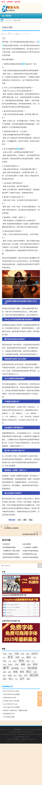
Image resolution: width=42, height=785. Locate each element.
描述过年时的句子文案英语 (11, 557)
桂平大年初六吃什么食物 (11, 691)
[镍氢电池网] (21, 8)
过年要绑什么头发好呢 (11, 528)
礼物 (9, 675)
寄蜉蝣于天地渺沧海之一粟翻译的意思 (15, 710)
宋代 (21, 660)
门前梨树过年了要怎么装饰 (11, 551)
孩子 (14, 661)
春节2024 (9, 20)
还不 (22, 678)
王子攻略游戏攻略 (9, 717)
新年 (29, 664)
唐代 (29, 657)
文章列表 (10, 2)
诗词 (16, 679)
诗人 (11, 678)
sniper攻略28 (26, 544)
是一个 (23, 668)
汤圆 (4, 672)
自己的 (34, 675)
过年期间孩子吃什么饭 (29, 554)
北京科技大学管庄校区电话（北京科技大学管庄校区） (31, 557)
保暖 (27, 654)
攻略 (23, 664)
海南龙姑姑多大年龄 (9, 697)
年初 (4, 665)
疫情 (22, 671)
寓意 (28, 661)
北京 (23, 657)
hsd (7, 34)
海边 (18, 148)
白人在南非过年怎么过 (10, 704)
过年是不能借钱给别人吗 (10, 554)
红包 (15, 676)
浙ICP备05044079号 (27, 732)
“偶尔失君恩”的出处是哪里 (11, 694)
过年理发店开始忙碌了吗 (30, 534)
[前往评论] (39, 698)
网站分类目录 (31, 729)
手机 (16, 664)
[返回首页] (39, 693)
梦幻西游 (32, 668)
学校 (4, 661)
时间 (35, 664)
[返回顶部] (39, 703)
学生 (10, 661)
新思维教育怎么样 (9, 714)
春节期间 (15, 668)
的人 (28, 671)
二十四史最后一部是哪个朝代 (31, 547)
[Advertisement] (21, 764)
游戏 (15, 671)
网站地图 (13, 732)
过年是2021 (6, 544)
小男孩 (21, 741)
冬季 (17, 657)
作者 (22, 654)
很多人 (10, 665)
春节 (6, 667)
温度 (9, 672)
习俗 (16, 653)
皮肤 (4, 675)
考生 (20, 675)
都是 (28, 679)
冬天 (19, 520)
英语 (4, 679)
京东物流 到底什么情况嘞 (11, 701)
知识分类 (17, 2)
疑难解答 (19, 732)
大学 (34, 657)
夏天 (23, 64)
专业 (4, 654)
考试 (25, 675)
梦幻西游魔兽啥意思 (9, 547)
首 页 (3, 2)
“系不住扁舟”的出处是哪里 (11, 707)
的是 (35, 672)
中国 (10, 654)
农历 (4, 657)
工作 (33, 661)
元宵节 (34, 653)
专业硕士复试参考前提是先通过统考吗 (31, 551)
